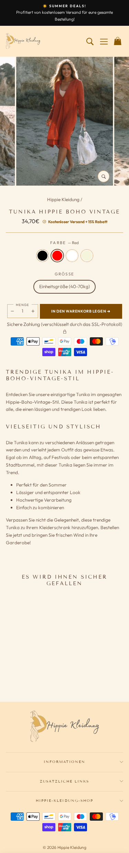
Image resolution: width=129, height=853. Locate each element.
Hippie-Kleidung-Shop (64, 800)
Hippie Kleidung (63, 199)
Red (57, 256)
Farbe (64, 242)
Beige (87, 256)
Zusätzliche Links (64, 781)
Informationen (65, 761)
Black (42, 256)
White (72, 256)
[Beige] (42, 677)
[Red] (24, 677)
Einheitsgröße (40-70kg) (64, 286)
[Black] (15, 677)
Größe (65, 273)
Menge (22, 305)
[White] (33, 677)
